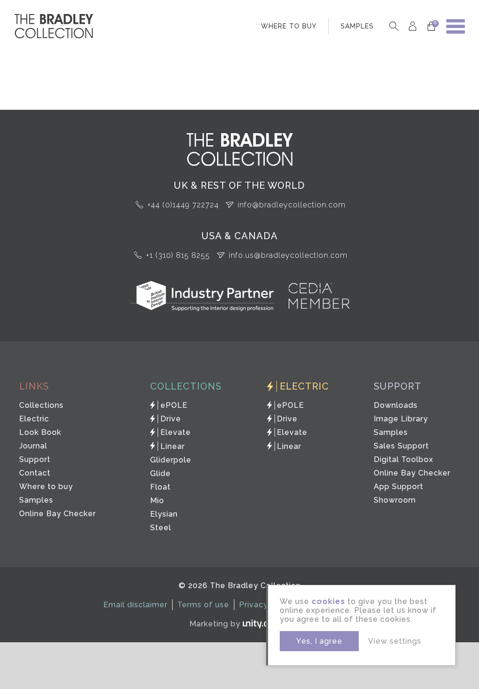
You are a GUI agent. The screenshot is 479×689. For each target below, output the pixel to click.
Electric (34, 418)
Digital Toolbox (403, 459)
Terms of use (203, 604)
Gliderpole (170, 459)
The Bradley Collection (54, 26)
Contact (35, 473)
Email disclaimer (135, 604)
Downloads (396, 405)
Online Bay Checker (57, 513)
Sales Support (401, 445)
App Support (398, 486)
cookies (328, 601)
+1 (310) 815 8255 (178, 255)
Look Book (40, 432)
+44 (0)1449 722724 (183, 204)
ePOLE (174, 405)
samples (357, 26)
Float (160, 487)
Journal (33, 445)
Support (35, 459)
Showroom (395, 500)
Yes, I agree (319, 641)
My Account (412, 26)
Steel (160, 527)
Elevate (175, 432)
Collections (41, 405)
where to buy (289, 26)
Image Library (401, 418)
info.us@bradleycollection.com (288, 255)
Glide (160, 473)
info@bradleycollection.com (292, 204)
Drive (170, 418)
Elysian (164, 514)
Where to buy (46, 486)
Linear (172, 446)
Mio (157, 500)
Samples (36, 500)
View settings (394, 641)
